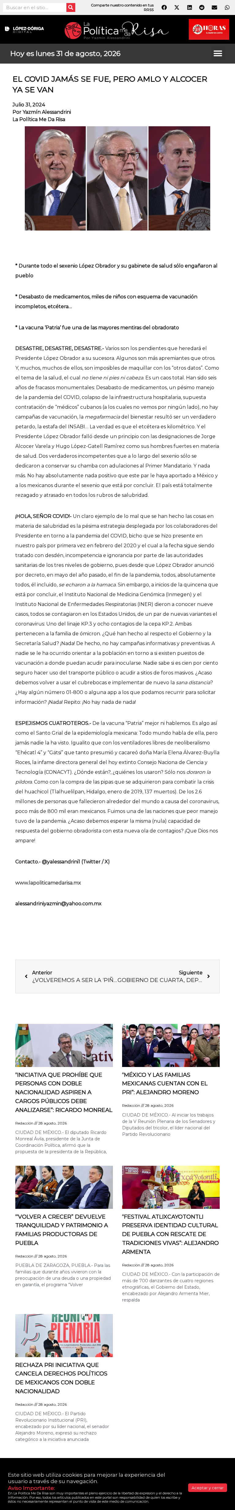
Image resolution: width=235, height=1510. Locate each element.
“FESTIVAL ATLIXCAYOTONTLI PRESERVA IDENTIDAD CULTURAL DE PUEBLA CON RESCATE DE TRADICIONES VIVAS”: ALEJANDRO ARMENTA (170, 1234)
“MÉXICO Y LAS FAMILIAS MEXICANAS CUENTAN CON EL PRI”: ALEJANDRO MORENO (164, 1084)
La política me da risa (39, 119)
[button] (218, 54)
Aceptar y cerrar (208, 1487)
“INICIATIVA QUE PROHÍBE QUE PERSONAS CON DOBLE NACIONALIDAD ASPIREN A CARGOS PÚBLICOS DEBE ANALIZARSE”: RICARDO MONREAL (63, 1092)
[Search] (70, 7)
